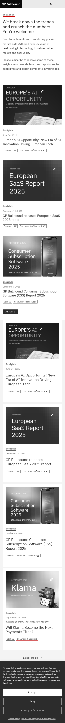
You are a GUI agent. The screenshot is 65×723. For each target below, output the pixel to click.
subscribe (17, 60)
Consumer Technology (25, 301)
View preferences (32, 710)
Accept (32, 692)
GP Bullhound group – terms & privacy (39, 718)
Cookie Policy (14, 718)
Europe (7, 150)
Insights (8, 130)
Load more (30, 657)
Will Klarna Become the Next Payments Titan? (29, 629)
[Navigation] (60, 4)
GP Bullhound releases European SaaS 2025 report (31, 217)
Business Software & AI (33, 150)
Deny (33, 701)
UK (15, 150)
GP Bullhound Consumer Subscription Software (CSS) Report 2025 (30, 293)
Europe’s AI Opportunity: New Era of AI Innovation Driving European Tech (32, 142)
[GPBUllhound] (11, 4)
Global (7, 301)
